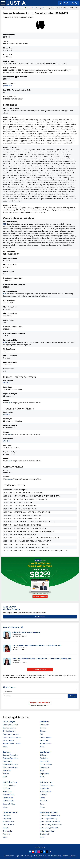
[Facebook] (36, 851)
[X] (47, 851)
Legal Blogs (7, 818)
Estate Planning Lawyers (12, 737)
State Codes (44, 788)
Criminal (43, 728)
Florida (42, 798)
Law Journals (44, 767)
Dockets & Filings (9, 804)
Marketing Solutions (48, 812)
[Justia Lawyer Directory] (50, 851)
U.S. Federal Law (10, 782)
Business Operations (10, 758)
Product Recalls (8, 825)
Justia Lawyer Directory (48, 818)
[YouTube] (33, 851)
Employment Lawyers (11, 734)
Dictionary (44, 755)
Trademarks (10, 8)
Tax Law (6, 774)
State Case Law (45, 791)
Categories (19, 8)
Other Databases (10, 812)
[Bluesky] (44, 851)
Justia (3, 8)
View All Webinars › (40, 670)
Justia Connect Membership (50, 815)
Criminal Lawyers (9, 731)
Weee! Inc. (6, 383)
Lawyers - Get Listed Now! (40, 703)
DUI (41, 734)
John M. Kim (7, 86)
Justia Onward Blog (47, 831)
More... (5, 747)
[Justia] (16, 3)
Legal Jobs (7, 815)
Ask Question (40, 617)
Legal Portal (20, 856)
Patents (6, 828)
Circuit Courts (8, 798)
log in (10, 403)
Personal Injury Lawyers (12, 743)
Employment (7, 761)
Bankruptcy (44, 725)
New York (43, 801)
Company (28, 856)
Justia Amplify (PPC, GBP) (49, 828)
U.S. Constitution (9, 785)
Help (35, 856)
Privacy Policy (56, 856)
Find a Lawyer (9, 687)
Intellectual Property (10, 764)
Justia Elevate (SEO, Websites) (51, 825)
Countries (6, 834)
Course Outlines (46, 764)
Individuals (44, 721)
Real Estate (7, 770)
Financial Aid (44, 761)
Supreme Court (8, 794)
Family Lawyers (8, 740)
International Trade (10, 767)
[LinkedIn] (30, 851)
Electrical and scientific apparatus (34, 8)
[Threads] (41, 851)
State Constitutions (47, 785)
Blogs (42, 770)
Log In (66, 3)
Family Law (44, 740)
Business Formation (10, 755)
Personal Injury (45, 743)
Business (6, 752)
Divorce (43, 731)
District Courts (8, 801)
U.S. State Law (46, 782)
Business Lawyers (9, 728)
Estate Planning (46, 737)
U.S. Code (6, 788)
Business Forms (9, 822)
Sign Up (74, 3)
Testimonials (44, 834)
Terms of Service (44, 856)
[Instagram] (38, 851)
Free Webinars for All (13, 627)
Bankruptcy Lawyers (10, 725)
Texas (42, 804)
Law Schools (45, 752)
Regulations (7, 791)
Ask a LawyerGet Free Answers (11, 607)
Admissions (44, 758)
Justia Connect (9, 856)
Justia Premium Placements (50, 822)
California (43, 794)
